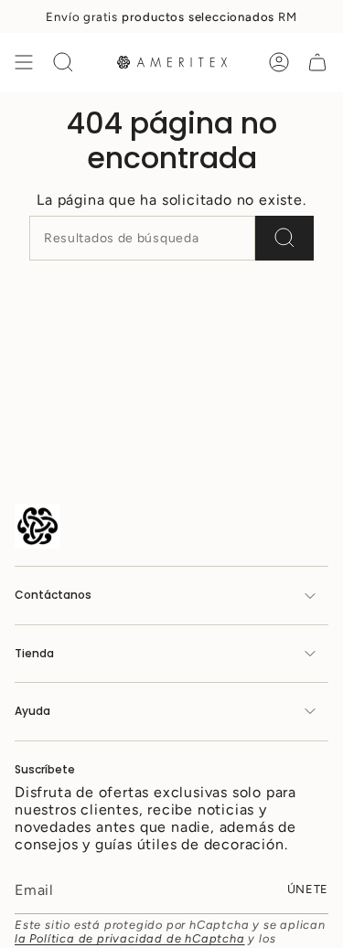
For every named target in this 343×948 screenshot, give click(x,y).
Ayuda (32, 711)
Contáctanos (53, 594)
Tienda (34, 653)
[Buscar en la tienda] (284, 238)
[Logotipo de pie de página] (37, 526)
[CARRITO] (317, 62)
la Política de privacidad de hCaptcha (130, 938)
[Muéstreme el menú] (23, 62)
